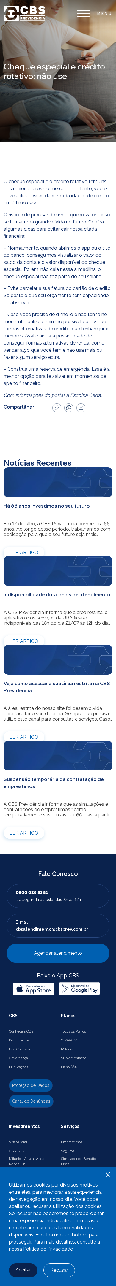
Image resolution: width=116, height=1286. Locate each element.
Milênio (67, 1049)
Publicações (18, 1067)
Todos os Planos (73, 1031)
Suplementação (73, 1058)
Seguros (67, 1151)
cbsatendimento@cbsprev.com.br (52, 929)
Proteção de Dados (30, 1085)
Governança (18, 1058)
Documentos (19, 1040)
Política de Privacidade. (48, 1249)
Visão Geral (18, 1142)
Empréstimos (71, 1142)
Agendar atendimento (58, 953)
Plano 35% (69, 1067)
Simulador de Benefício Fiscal (79, 1161)
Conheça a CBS (21, 1031)
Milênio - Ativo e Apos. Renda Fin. (27, 1161)
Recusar (59, 1270)
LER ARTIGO (24, 552)
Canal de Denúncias (31, 1101)
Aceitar (23, 1270)
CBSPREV (69, 1040)
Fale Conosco (19, 1049)
